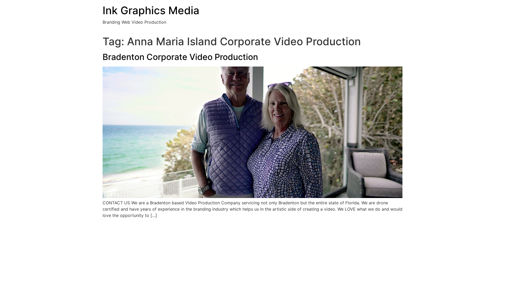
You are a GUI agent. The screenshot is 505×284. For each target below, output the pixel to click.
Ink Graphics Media (151, 10)
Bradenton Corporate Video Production (180, 57)
